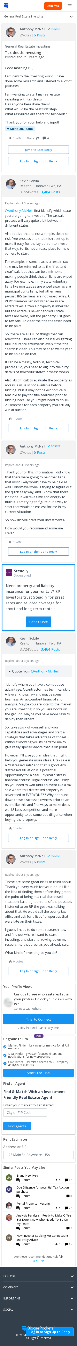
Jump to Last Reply (38, 150)
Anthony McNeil (32, 29)
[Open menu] (70, 6)
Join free (53, 6)
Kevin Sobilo (29, 181)
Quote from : (35, 671)
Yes (34, 1261)
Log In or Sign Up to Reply (38, 161)
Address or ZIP (14, 1146)
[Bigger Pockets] (6, 5)
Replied (22, 203)
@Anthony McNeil (18, 210)
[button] (32, 138)
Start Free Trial (38, 1073)
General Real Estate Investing (27, 46)
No (42, 1261)
